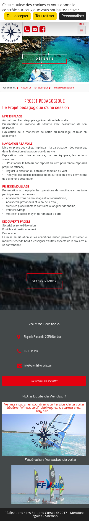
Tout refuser (44, 16)
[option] (44, 59)
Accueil (24, 87)
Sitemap (51, 516)
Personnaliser (72, 16)
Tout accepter (17, 16)
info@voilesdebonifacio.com (38, 365)
